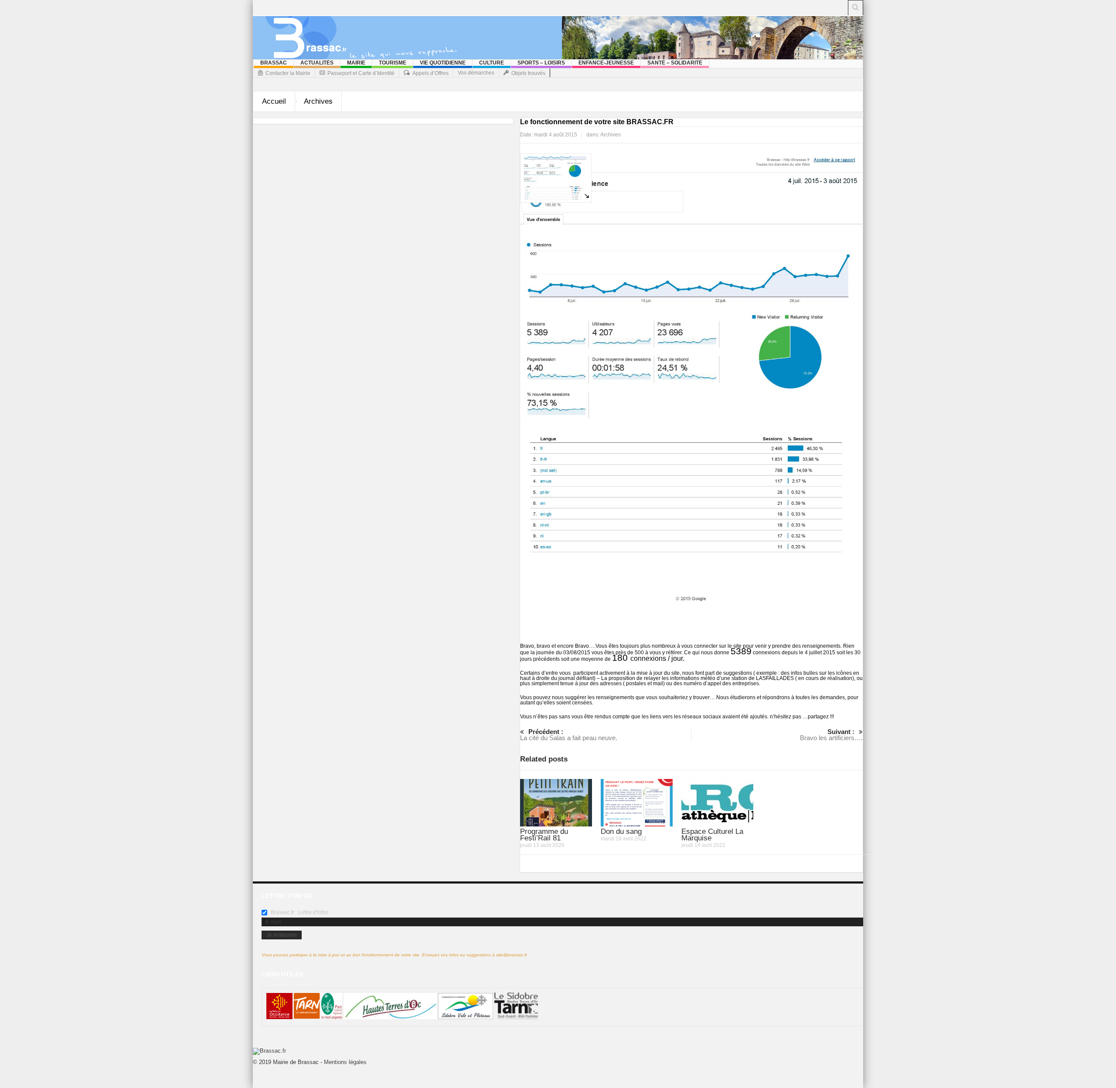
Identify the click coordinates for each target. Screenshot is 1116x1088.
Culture (491, 63)
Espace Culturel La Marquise (712, 834)
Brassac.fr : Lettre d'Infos (298, 912)
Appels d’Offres (430, 73)
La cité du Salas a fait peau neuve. (568, 734)
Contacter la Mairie (287, 73)
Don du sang (621, 831)
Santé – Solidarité (674, 63)
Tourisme (392, 63)
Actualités (316, 63)
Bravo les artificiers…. (831, 734)
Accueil (274, 101)
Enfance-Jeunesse (606, 63)
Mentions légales (345, 1062)
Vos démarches (476, 73)
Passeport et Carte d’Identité (361, 73)
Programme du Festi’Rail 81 (544, 834)
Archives (318, 101)
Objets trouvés (528, 73)
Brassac (273, 63)
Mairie (356, 63)
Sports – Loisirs (541, 63)
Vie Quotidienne (443, 63)
